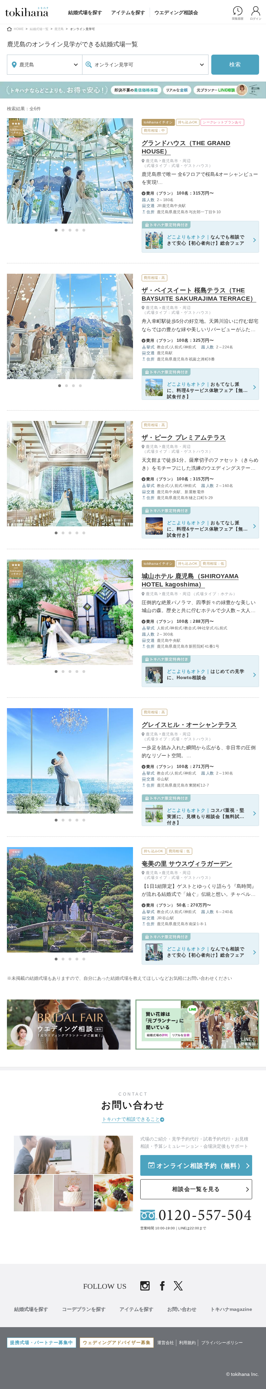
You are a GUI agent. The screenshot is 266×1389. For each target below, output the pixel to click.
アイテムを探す (128, 12)
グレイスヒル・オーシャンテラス (189, 724)
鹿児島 (59, 29)
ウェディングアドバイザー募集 (117, 1342)
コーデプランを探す (84, 1309)
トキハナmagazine (231, 1309)
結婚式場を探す (85, 12)
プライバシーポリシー (222, 1342)
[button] (56, 230)
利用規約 (187, 1342)
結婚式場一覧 (39, 29)
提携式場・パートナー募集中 (41, 1342)
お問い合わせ (181, 1309)
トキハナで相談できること (131, 1119)
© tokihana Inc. (242, 1374)
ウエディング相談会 (176, 12)
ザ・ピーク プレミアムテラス (184, 437)
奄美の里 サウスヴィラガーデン (187, 863)
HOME (19, 29)
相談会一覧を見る (196, 1189)
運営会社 (165, 1342)
